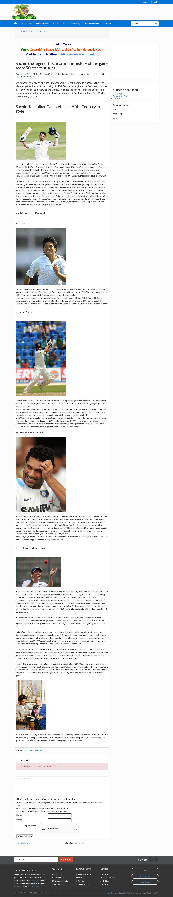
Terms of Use (62, 893)
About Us (19, 893)
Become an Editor (59, 878)
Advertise (104, 874)
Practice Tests (59, 23)
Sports (33, 31)
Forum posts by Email (120, 96)
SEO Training (74, 23)
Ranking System (58, 884)
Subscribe (66, 859)
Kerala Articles (42, 23)
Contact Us (28, 893)
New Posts (145, 882)
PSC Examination (91, 23)
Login (145, 2)
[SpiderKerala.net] (24, 11)
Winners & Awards (107, 878)
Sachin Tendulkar (35, 750)
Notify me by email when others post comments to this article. (46, 799)
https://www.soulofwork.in (79, 54)
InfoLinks (80, 881)
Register (155, 2)
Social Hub (104, 881)
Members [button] (107, 23)
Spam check (30, 825)
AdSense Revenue (83, 874)
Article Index (78, 842)
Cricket (42, 31)
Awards (145, 870)
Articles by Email (119, 98)
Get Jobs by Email (119, 94)
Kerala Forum (26, 23)
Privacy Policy (50, 893)
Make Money (81, 878)
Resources (23, 31)
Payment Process (83, 884)
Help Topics (57, 874)
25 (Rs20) (33, 76)
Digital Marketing (115, 893)
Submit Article (22, 842)
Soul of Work (33, 886)
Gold (18, 76)
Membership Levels (60, 881)
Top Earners (145, 876)
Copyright (39, 893)
